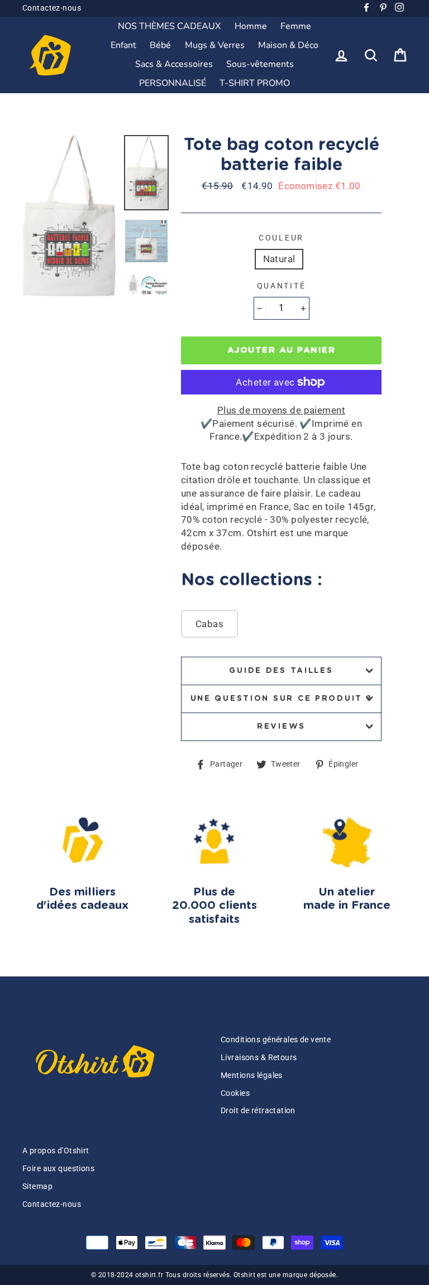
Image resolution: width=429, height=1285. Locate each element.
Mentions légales (252, 1075)
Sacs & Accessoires (174, 64)
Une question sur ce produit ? (281, 698)
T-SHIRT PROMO (255, 83)
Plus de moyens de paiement (281, 410)
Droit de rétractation (258, 1110)
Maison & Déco (288, 45)
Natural (279, 258)
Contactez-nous (51, 8)
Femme (295, 26)
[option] (69, 215)
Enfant (123, 45)
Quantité (281, 285)
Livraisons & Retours (259, 1057)
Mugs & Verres (215, 45)
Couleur (281, 237)
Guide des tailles (281, 671)
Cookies (235, 1093)
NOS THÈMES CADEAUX (169, 26)
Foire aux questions (58, 1168)
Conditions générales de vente (276, 1040)
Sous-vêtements (260, 64)
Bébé (160, 45)
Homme (251, 26)
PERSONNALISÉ (172, 83)
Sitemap (37, 1186)
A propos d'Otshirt (55, 1151)
